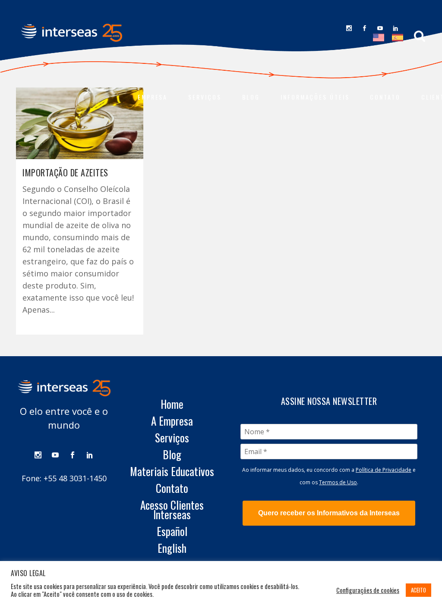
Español (172, 531)
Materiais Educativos (172, 471)
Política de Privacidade (383, 469)
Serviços (172, 437)
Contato (172, 488)
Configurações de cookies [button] (367, 590)
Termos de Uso (338, 482)
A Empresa (172, 421)
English (172, 548)
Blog (172, 454)
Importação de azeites (65, 172)
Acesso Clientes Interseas (172, 509)
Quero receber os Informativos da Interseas (329, 513)
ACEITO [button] (418, 590)
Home (172, 404)
